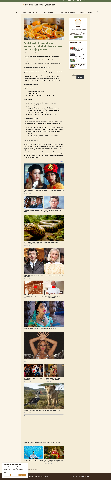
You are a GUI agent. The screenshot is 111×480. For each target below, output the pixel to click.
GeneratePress (45, 476)
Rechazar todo (15, 475)
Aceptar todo (23, 475)
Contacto (72, 476)
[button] (97, 12)
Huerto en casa (48, 12)
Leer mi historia (78, 37)
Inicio (16, 12)
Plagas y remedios (86, 12)
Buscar (74, 74)
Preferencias (7, 475)
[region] (15, 470)
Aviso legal (87, 476)
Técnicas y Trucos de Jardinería (40, 4)
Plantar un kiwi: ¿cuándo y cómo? (31, 469)
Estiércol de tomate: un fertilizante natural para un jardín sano (36, 468)
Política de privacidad (80, 476)
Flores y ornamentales (67, 12)
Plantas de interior (30, 12)
